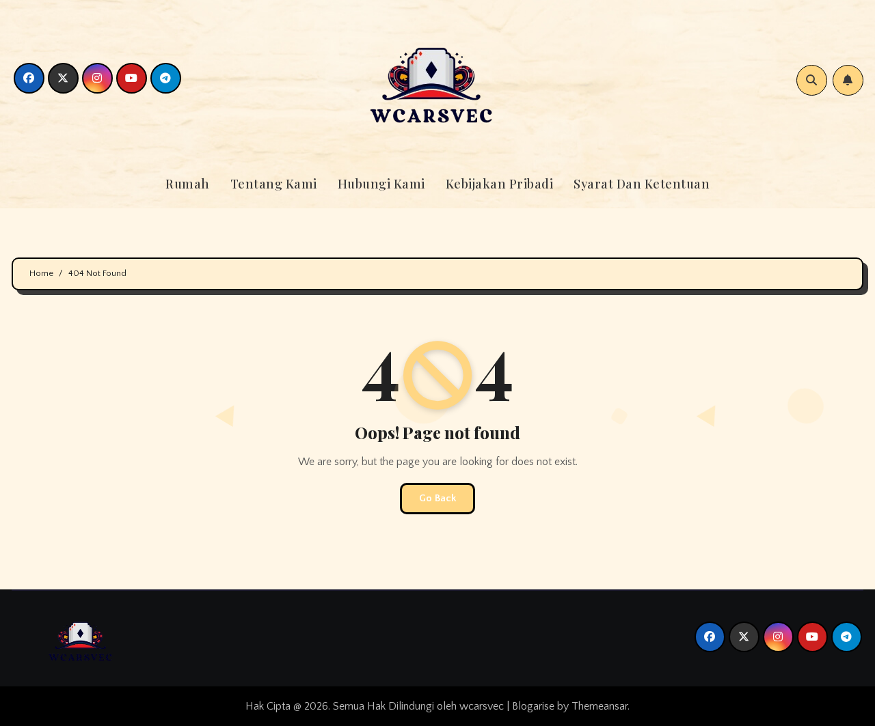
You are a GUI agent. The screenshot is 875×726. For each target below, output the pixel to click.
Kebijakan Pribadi (500, 184)
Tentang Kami (273, 184)
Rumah (187, 184)
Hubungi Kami (381, 184)
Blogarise (533, 706)
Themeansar (599, 706)
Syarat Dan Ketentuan (642, 184)
